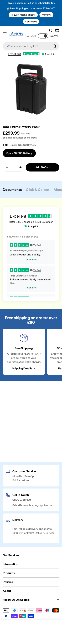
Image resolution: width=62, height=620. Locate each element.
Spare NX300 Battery (19, 153)
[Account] (50, 30)
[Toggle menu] (5, 34)
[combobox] (31, 46)
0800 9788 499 (46, 2)
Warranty (46, 14)
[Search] (54, 46)
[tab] (12, 190)
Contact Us (31, 21)
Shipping (7, 137)
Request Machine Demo (23, 14)
